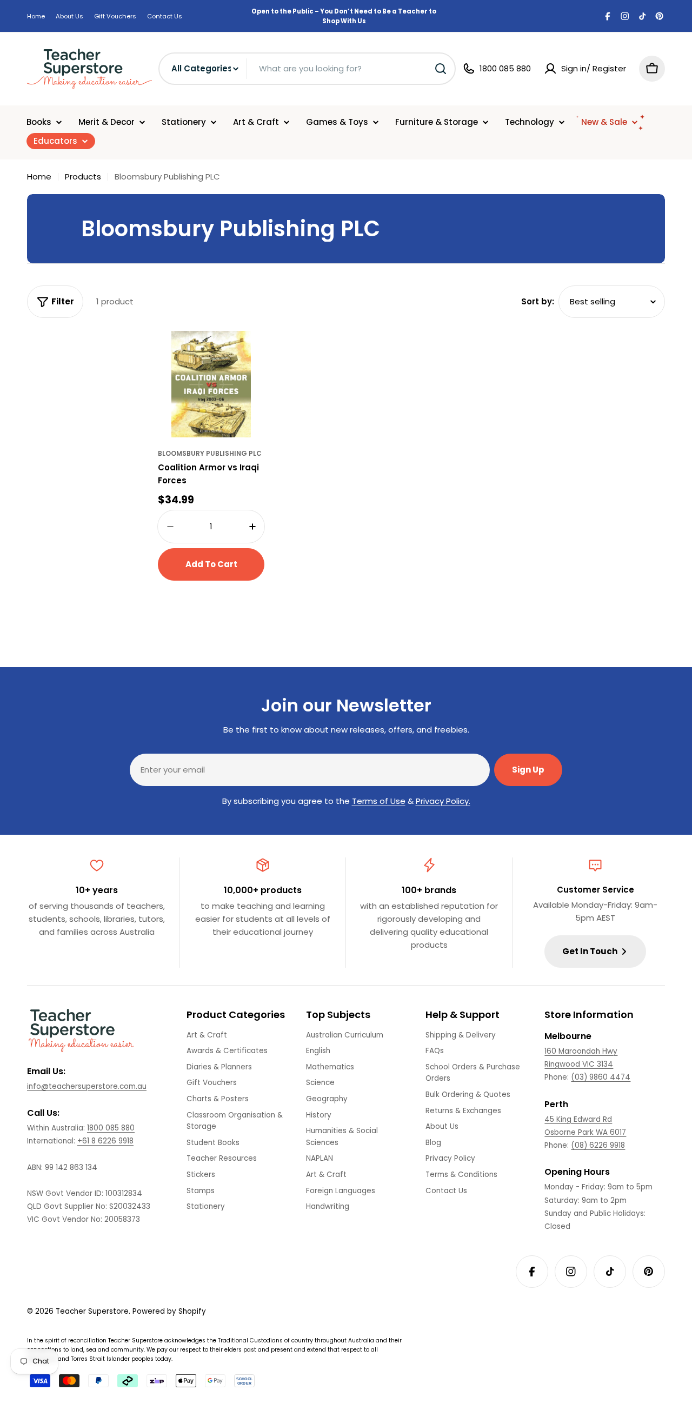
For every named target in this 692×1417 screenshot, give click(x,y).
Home (36, 16)
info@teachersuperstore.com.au (87, 1086)
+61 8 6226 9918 (105, 1141)
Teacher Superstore (92, 1311)
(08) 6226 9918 (598, 1145)
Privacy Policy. (443, 801)
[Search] (440, 68)
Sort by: (537, 301)
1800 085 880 (111, 1128)
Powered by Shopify (169, 1311)
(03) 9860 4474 (600, 1077)
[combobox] (307, 68)
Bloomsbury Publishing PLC (210, 453)
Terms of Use (378, 801)
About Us (69, 16)
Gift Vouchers (115, 16)
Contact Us (164, 16)
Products (83, 176)
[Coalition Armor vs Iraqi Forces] (211, 384)
